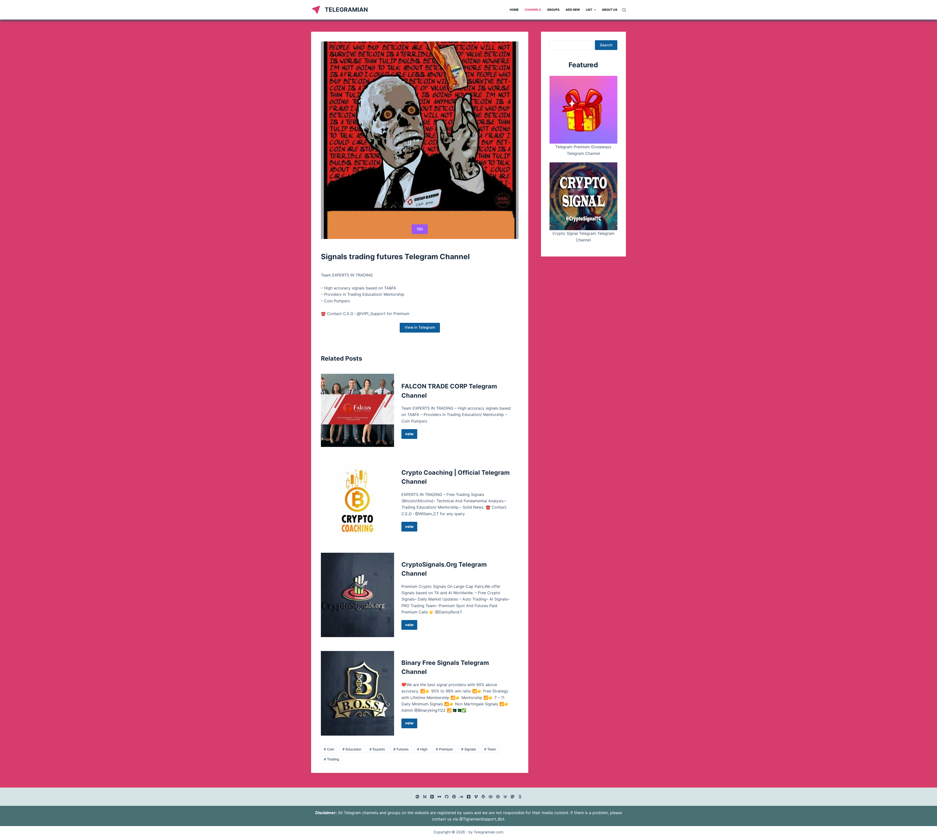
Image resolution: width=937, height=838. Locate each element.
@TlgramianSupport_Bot (481, 819)
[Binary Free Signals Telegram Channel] (357, 693)
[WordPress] (483, 797)
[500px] (520, 797)
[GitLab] (505, 797)
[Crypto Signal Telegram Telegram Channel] (583, 196)
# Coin (329, 749)
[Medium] (425, 797)
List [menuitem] (589, 9)
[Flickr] (439, 797)
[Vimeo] (476, 797)
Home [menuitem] (514, 9)
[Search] (624, 10)
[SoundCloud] (461, 797)
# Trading (331, 759)
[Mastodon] (512, 797)
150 (420, 229)
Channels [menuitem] (533, 9)
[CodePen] (490, 797)
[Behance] (417, 797)
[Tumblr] (468, 797)
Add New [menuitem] (573, 9)
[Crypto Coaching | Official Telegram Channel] (357, 500)
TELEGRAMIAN (346, 9)
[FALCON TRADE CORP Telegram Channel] (357, 410)
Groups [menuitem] (553, 9)
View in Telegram (420, 327)
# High (422, 749)
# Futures (401, 749)
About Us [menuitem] (609, 9)
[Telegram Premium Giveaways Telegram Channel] (583, 110)
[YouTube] (432, 797)
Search (606, 45)
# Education (351, 749)
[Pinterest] (454, 797)
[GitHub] (446, 797)
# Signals (468, 749)
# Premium (444, 749)
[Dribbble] (498, 797)
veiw (411, 435)
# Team (490, 749)
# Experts (377, 749)
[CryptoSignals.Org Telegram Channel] (357, 595)
